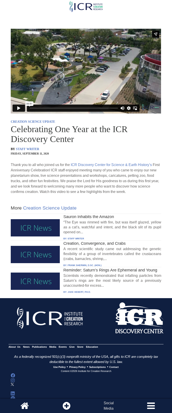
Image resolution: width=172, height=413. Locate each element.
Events (63, 347)
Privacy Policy (77, 367)
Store (80, 347)
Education (92, 347)
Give (72, 347)
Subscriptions (97, 367)
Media (52, 347)
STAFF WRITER (27, 149)
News (26, 347)
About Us (14, 347)
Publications (39, 347)
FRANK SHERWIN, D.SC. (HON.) (84, 265)
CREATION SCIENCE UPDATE (33, 121)
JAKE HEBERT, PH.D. (79, 292)
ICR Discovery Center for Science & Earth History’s (111, 165)
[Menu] (151, 406)
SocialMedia (109, 405)
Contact (114, 367)
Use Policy (59, 367)
